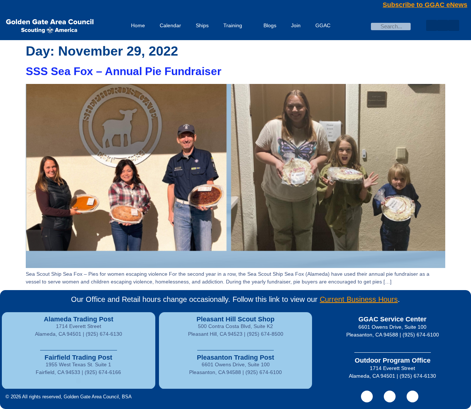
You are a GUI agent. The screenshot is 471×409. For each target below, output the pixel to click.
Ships (202, 25)
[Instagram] (453, 25)
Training (232, 25)
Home (138, 25)
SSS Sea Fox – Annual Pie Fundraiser (124, 71)
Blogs (269, 25)
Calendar (170, 25)
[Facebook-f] (367, 396)
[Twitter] (442, 25)
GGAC (322, 25)
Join (296, 25)
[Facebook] (431, 25)
